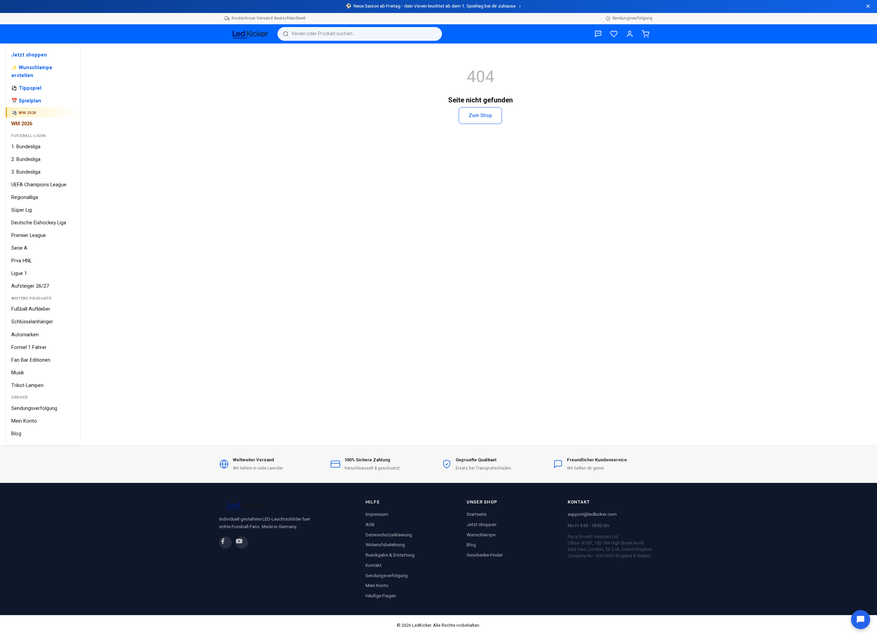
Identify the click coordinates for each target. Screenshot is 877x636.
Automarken (25, 334)
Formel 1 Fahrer (29, 347)
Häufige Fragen (381, 596)
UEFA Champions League (38, 184)
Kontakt (374, 565)
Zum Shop (480, 115)
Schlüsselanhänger (32, 321)
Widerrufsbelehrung (385, 544)
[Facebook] (225, 542)
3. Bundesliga (25, 172)
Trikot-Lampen (27, 385)
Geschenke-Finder (485, 555)
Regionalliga (24, 197)
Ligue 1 (19, 273)
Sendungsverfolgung (632, 18)
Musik (17, 372)
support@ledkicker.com (592, 514)
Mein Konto (24, 421)
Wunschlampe (481, 535)
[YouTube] (242, 542)
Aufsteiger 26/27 (30, 286)
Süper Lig (21, 210)
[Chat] (860, 619)
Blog (16, 433)
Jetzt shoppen (481, 524)
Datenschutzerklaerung (389, 535)
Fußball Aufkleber (30, 309)
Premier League (28, 235)
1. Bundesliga (25, 146)
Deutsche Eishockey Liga (38, 222)
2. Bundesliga (25, 159)
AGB (370, 524)
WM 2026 (21, 123)
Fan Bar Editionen (30, 360)
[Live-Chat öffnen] (598, 34)
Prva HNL (21, 260)
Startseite (476, 514)
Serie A (19, 248)
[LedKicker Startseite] (248, 34)
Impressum (377, 514)
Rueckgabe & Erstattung (390, 555)
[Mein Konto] (630, 34)
